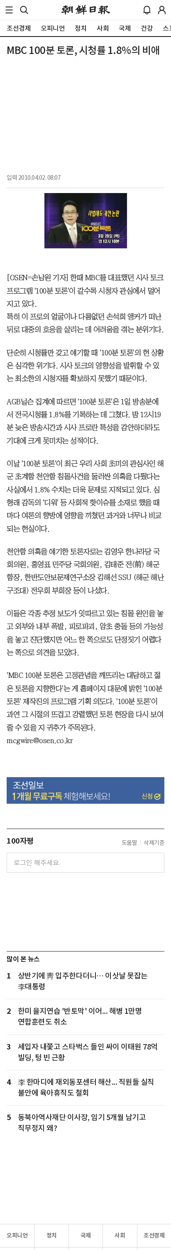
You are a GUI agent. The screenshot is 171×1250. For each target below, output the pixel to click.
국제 (86, 1235)
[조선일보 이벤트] (85, 790)
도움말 (129, 842)
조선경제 (154, 1235)
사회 (120, 1235)
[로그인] (162, 10)
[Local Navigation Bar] (9, 10)
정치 (51, 1235)
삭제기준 (154, 842)
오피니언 (17, 1235)
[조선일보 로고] (85, 10)
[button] (9, 10)
